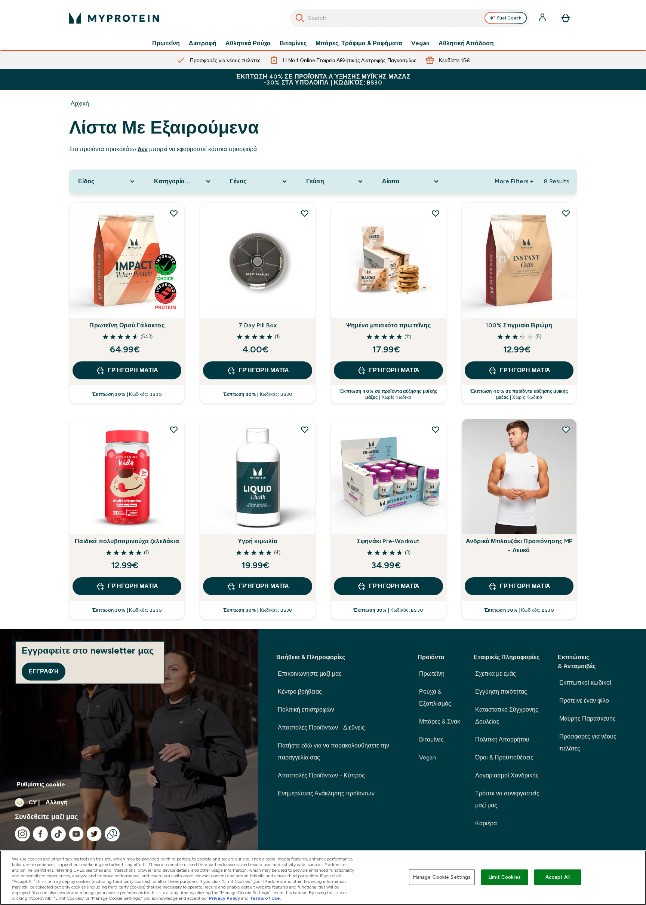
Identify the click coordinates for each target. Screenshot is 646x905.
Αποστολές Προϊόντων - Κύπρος (321, 775)
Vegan (420, 43)
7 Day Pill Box (258, 325)
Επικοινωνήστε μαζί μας (310, 673)
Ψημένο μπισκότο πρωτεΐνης (388, 325)
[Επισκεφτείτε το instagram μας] (22, 833)
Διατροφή (202, 43)
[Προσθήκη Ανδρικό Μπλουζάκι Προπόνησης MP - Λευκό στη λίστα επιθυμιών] (566, 429)
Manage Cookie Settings (442, 877)
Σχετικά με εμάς (495, 673)
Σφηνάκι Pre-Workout (388, 541)
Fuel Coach (509, 18)
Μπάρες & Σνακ (439, 721)
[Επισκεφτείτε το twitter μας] (94, 833)
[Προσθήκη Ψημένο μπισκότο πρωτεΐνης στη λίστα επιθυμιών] (435, 213)
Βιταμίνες (293, 43)
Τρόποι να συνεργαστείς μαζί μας (507, 799)
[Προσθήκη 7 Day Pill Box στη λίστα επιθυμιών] (304, 213)
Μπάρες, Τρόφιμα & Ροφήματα (359, 43)
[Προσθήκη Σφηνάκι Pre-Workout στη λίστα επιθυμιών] (435, 429)
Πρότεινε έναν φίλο (584, 700)
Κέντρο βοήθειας (300, 691)
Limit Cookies (505, 877)
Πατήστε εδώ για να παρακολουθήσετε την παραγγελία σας (333, 751)
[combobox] (409, 18)
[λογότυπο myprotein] (114, 18)
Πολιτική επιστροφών (306, 709)
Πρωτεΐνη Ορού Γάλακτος (126, 325)
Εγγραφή (43, 671)
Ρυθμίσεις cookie (40, 784)
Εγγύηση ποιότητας (501, 691)
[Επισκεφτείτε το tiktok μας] (58, 833)
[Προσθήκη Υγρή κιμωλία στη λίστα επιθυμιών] (304, 429)
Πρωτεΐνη (166, 43)
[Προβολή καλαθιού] (565, 18)
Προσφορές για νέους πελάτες (587, 742)
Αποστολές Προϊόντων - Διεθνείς (321, 727)
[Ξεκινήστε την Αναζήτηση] (300, 18)
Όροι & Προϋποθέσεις (504, 757)
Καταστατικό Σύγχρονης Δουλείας (506, 715)
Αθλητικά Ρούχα (248, 43)
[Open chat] (112, 833)
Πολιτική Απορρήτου (502, 739)
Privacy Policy (224, 898)
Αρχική (80, 103)
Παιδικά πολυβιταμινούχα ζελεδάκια (127, 541)
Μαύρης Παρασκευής (587, 718)
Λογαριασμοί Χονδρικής (507, 775)
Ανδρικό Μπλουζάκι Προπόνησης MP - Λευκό (519, 545)
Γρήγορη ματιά (133, 370)
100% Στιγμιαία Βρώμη (519, 325)
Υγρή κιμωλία (257, 541)
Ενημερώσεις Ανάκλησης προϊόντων (326, 793)
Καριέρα (486, 823)
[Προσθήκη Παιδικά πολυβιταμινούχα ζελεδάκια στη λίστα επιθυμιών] (173, 429)
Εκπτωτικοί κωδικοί (585, 682)
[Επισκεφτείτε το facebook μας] (40, 833)
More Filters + (514, 181)
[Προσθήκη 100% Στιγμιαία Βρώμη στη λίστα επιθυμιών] (566, 213)
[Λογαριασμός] (543, 18)
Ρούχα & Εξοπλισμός (435, 697)
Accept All (557, 877)
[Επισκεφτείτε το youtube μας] (76, 833)
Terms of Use (265, 898)
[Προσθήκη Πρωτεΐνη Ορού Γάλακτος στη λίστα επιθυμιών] (173, 213)
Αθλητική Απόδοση (466, 43)
